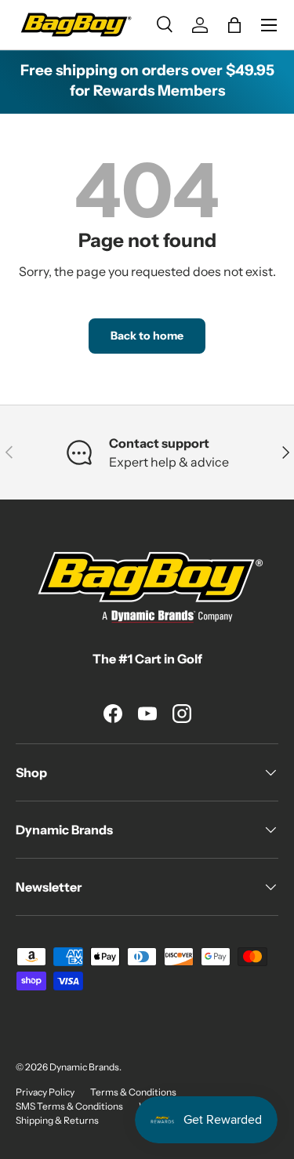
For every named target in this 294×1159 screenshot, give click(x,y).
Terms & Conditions (133, 1092)
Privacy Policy (45, 1092)
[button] (234, 25)
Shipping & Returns (57, 1120)
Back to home (147, 336)
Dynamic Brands (84, 1067)
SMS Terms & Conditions (69, 1106)
